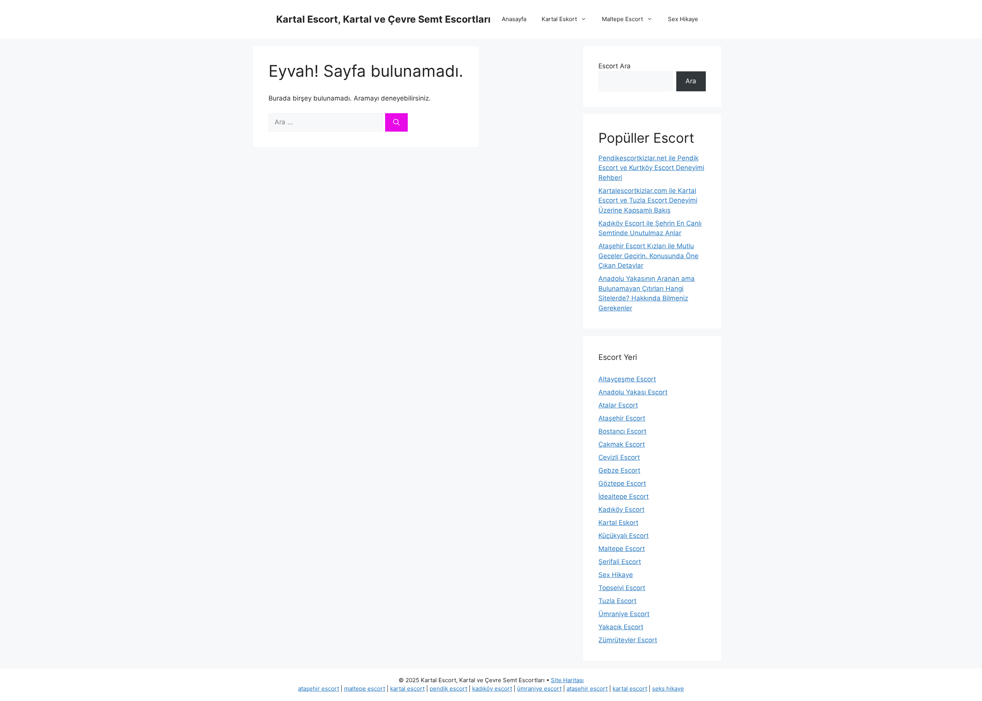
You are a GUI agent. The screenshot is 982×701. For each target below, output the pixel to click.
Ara (690, 81)
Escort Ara (614, 66)
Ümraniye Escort (623, 614)
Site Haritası (567, 680)
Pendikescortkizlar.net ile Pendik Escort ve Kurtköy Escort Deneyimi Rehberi (651, 167)
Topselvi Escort (621, 588)
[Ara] (396, 122)
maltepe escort (364, 688)
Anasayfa (514, 19)
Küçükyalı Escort (623, 535)
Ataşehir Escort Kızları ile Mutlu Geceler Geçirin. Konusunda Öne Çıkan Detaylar (648, 255)
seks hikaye (668, 688)
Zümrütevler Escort (627, 640)
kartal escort (407, 688)
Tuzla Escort (617, 601)
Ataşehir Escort (621, 418)
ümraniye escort (539, 688)
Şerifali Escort (619, 562)
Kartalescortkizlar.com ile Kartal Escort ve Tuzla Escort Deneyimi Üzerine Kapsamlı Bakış (647, 200)
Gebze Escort (619, 470)
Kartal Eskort (559, 19)
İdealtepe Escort (623, 496)
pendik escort (448, 688)
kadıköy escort (492, 688)
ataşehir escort (318, 688)
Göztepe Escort (622, 483)
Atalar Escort (618, 405)
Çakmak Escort (621, 444)
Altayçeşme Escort (627, 379)
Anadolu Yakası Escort (632, 392)
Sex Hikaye (683, 19)
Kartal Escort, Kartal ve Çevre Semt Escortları (383, 19)
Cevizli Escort (619, 457)
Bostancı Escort (622, 431)
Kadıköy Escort (621, 509)
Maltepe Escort (622, 19)
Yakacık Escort (620, 627)
